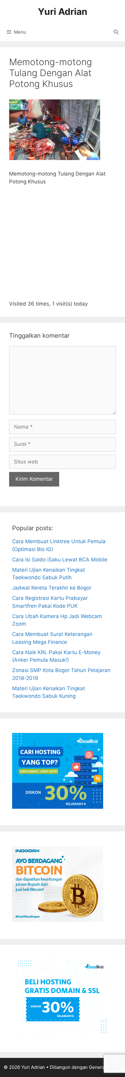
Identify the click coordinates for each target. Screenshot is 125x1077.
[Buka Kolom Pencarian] (116, 32)
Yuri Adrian (62, 11)
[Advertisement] (62, 245)
